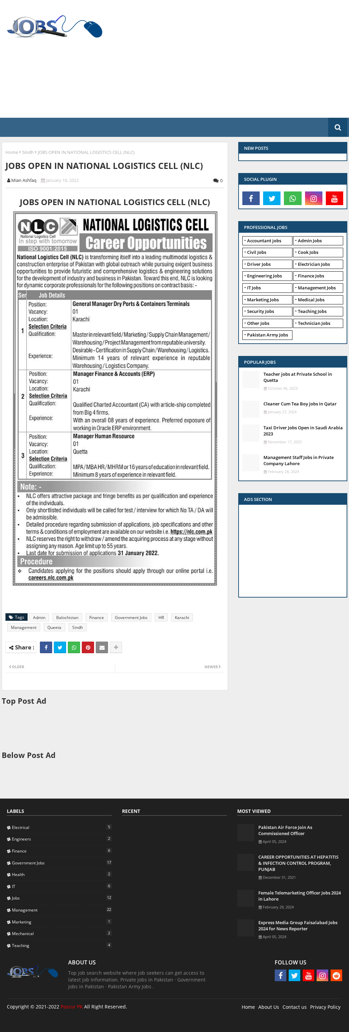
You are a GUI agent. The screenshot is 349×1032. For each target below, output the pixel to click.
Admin (39, 617)
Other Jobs (258, 323)
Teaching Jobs (312, 311)
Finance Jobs (311, 276)
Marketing (61, 922)
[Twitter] (60, 647)
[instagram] (313, 198)
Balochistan (67, 617)
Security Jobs (260, 311)
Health (61, 874)
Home (11, 152)
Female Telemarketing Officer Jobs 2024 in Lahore (299, 896)
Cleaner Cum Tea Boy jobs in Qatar (300, 404)
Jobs (61, 898)
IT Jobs (254, 288)
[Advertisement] (228, 58)
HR (161, 617)
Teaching (61, 945)
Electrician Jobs (314, 264)
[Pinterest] (88, 647)
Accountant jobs (264, 241)
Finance (96, 617)
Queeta (54, 627)
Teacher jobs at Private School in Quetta (297, 377)
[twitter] (271, 198)
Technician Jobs (314, 323)
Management (23, 627)
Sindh (28, 152)
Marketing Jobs (263, 300)
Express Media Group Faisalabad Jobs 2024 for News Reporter (297, 925)
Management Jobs (317, 288)
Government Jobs (131, 617)
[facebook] (251, 198)
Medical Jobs (311, 300)
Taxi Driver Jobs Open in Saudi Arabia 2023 (303, 431)
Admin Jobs (310, 241)
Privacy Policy (325, 1007)
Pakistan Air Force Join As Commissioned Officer (285, 830)
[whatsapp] (292, 198)
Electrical (61, 827)
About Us (268, 1007)
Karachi (182, 617)
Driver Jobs (259, 264)
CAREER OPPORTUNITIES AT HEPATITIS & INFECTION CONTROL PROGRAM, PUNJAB (298, 863)
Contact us (295, 1007)
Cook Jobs (308, 252)
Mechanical (61, 933)
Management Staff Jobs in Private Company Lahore (298, 460)
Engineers (61, 839)
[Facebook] (46, 647)
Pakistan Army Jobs (267, 335)
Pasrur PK (72, 1006)
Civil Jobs (256, 252)
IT (61, 886)
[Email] (102, 647)
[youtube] (334, 198)
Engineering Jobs (264, 276)
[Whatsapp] (74, 647)
